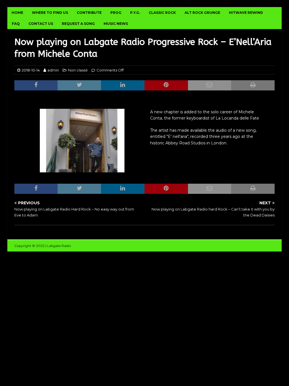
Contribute (89, 12)
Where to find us (50, 12)
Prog (115, 12)
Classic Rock (162, 12)
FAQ (16, 23)
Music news (116, 23)
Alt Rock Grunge (202, 12)
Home (17, 12)
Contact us (41, 23)
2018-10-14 (31, 70)
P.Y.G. (135, 12)
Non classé (78, 70)
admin (53, 70)
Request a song (78, 23)
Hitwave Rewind (246, 12)
